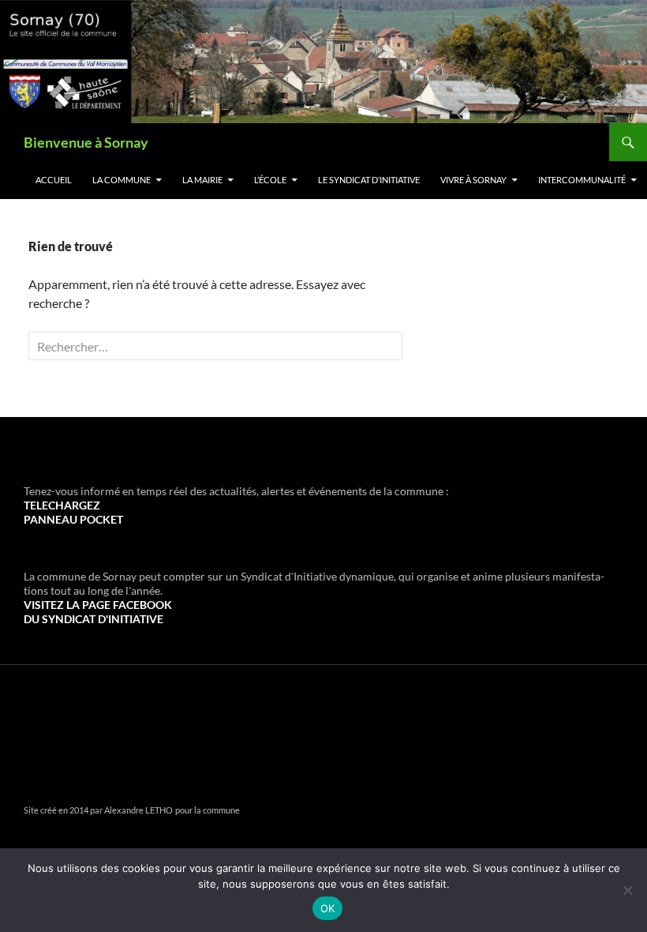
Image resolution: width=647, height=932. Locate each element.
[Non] (627, 890)
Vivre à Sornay (473, 180)
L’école (270, 180)
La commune (121, 180)
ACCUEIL (54, 180)
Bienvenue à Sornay (86, 142)
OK (327, 908)
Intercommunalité (582, 180)
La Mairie (202, 180)
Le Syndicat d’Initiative (369, 180)
